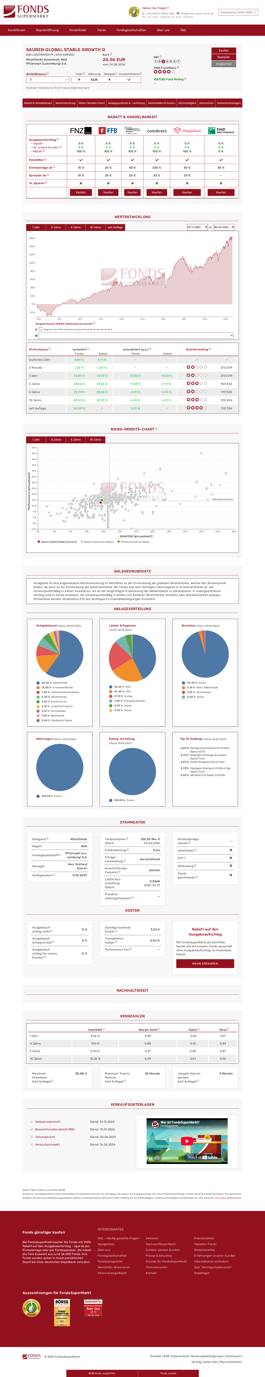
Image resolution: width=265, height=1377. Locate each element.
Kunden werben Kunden (163, 1250)
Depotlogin (201, 1273)
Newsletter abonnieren (114, 1267)
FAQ (183, 30)
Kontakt (151, 1273)
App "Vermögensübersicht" (213, 1267)
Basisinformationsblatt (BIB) (55, 1129)
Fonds (101, 30)
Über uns (163, 30)
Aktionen (152, 1238)
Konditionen (16, 30)
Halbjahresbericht (47, 1121)
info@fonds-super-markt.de (197, 13)
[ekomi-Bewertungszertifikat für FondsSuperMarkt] (32, 1308)
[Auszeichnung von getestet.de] (93, 1308)
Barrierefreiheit (231, 1362)
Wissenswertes (204, 1250)
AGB (166, 1356)
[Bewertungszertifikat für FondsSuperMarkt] (135, 12)
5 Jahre (76, 227)
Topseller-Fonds (205, 1244)
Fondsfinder (78, 30)
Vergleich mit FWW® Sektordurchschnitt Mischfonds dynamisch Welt (78, 329)
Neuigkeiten (106, 1244)
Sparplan (224, 57)
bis (211, 227)
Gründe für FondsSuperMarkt (166, 1261)
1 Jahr (36, 227)
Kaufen (224, 50)
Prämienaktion (204, 1238)
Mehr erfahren (205, 963)
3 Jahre (56, 227)
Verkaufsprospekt (47, 1144)
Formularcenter (156, 1267)
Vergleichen (224, 64)
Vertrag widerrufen (204, 1362)
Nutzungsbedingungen (207, 1356)
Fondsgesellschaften (131, 30)
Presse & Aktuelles (159, 1255)
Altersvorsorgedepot (112, 1273)
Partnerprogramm (110, 1261)
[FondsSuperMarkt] (26, 12)
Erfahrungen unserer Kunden (214, 1255)
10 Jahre (95, 227)
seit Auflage (115, 227)
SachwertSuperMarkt (161, 1244)
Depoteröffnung (47, 30)
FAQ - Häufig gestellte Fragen (118, 1238)
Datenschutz (180, 1356)
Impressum (233, 1356)
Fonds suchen (168, 1373)
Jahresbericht (45, 1137)
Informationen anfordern (211, 1261)
